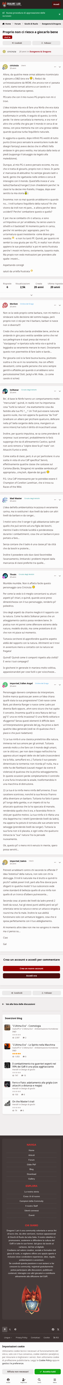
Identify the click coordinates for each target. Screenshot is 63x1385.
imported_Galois (18, 861)
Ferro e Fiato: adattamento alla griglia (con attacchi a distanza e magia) (35, 1084)
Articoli (31, 1155)
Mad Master (16, 498)
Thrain (13, 574)
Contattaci (35, 1337)
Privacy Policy (21, 1337)
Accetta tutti (49, 1371)
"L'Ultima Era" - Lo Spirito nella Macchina (33, 1044)
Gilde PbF (31, 1164)
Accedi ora (31, 975)
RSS (57, 1337)
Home (31, 1150)
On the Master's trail (23, 1101)
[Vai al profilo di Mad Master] (5, 499)
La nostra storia (31, 1191)
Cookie (47, 1337)
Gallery (31, 1179)
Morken (14, 304)
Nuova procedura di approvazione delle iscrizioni (23, 14)
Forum (31, 1160)
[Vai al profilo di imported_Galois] (5, 862)
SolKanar (14, 390)
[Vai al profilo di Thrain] (5, 575)
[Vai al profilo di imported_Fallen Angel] (5, 684)
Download (31, 1174)
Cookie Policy (45, 1360)
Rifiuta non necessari (18, 1371)
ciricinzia (11, 51)
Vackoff (15, 1028)
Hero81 (15, 1069)
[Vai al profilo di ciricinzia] (4, 51)
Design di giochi (28, 1069)
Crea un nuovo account (31, 968)
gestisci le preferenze (12, 1363)
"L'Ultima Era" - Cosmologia (26, 1025)
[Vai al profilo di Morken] (5, 305)
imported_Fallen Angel (21, 683)
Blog (31, 1169)
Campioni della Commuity (31, 1201)
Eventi (31, 1215)
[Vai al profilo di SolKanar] (5, 391)
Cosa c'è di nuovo (31, 1196)
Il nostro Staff (31, 1206)
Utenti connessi (31, 1210)
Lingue (7, 1337)
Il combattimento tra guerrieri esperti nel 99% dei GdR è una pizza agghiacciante (34, 1065)
